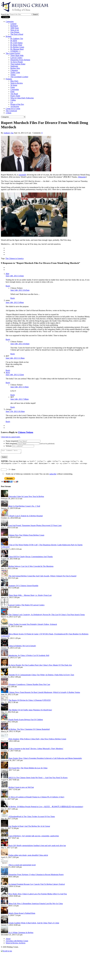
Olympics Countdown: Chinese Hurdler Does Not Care (29, 684)
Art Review (14, 106)
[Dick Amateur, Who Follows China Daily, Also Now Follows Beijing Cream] (5, 739)
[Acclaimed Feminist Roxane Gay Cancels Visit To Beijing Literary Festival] (4, 884)
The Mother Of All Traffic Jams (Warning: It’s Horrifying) (30, 710)
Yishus (13, 75)
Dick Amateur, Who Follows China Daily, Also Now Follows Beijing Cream (37, 739)
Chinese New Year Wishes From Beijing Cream (26, 535)
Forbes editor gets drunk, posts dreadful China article (28, 855)
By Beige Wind (16, 45)
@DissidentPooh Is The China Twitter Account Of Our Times (32, 816)
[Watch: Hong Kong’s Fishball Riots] (5, 913)
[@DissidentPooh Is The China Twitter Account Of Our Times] (5, 816)
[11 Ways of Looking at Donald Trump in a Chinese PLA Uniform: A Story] (5, 797)
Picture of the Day (17, 104)
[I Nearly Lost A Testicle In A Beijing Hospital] (5, 516)
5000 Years (14, 28)
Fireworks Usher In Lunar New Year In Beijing (26, 496)
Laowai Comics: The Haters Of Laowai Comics (26, 605)
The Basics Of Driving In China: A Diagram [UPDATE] (30, 700)
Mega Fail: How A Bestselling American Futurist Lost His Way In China (36, 904)
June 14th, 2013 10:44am (19, 344)
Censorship (14, 89)
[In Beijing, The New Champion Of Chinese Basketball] (5, 729)
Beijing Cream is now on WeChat (21, 787)
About (8, 939)
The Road (14, 94)
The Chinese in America (14, 258)
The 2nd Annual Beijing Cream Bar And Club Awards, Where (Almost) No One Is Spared (42, 576)
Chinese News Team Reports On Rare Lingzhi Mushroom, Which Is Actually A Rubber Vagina (44, 692)
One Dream (14, 32)
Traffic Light (15, 72)
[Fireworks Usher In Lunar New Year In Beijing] (5, 496)
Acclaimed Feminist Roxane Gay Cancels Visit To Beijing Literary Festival (36, 884)
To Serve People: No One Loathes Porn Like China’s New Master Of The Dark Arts (40, 665)
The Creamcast (11, 111)
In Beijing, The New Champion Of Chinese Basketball (29, 729)
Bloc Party (14, 81)
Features (9, 79)
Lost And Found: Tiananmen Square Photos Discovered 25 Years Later (35, 525)
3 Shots (8, 113)
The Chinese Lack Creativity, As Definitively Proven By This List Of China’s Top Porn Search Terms (47, 615)
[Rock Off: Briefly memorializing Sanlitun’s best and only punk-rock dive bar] (5, 846)
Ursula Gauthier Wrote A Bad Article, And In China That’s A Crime (34, 923)
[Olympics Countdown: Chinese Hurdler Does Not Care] (5, 684)
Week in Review (16, 83)
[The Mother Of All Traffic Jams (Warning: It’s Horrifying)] (5, 710)
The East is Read (16, 34)
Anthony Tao (9, 133)
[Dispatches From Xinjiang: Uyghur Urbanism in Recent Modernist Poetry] (5, 875)
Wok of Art (14, 30)
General (13, 24)
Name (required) (12, 441)
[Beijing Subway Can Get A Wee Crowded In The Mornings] (5, 566)
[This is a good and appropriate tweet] (5, 865)
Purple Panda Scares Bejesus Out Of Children (26, 720)
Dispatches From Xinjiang (20, 60)
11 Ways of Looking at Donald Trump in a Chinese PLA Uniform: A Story (36, 797)
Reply (8, 286)
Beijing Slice (15, 68)
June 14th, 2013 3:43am (15, 276)
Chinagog (14, 70)
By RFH (13, 41)
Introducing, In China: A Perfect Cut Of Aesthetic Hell (29, 655)
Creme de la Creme (13, 109)
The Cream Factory (13, 53)
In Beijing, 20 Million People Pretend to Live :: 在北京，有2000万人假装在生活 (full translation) (46, 807)
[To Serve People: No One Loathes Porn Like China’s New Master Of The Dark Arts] (5, 665)
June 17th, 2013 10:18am (15, 411)
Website (9, 446)
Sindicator (14, 66)
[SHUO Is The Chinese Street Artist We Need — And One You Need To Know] (5, 778)
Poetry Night (15, 96)
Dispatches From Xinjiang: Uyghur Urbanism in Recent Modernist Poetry (36, 875)
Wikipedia (82, 177)
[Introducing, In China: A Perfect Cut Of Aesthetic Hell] (5, 655)
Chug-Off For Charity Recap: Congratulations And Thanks (31, 557)
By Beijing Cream (17, 47)
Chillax (13, 100)
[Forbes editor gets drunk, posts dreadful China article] (5, 855)
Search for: (5, 14)
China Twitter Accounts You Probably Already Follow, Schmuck (33, 624)
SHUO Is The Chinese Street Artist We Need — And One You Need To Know (38, 778)
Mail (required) (11, 443)
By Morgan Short (17, 49)
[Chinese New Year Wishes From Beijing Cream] (5, 535)
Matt (7, 274)
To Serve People (16, 62)
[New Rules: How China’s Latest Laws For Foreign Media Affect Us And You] (5, 894)
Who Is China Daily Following (22, 98)
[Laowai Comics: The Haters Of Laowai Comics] (5, 605)
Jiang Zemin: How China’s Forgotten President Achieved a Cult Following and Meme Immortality (45, 758)
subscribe (52, 474)
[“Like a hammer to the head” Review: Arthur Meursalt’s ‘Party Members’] (5, 749)
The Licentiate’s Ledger (19, 77)
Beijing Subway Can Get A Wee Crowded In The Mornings (31, 566)
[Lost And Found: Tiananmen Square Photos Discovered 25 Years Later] (5, 525)
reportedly (22, 175)
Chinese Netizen (25, 432)
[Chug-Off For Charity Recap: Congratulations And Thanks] (5, 557)
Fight (12, 92)
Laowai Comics (16, 58)
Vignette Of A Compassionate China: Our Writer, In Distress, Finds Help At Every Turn (41, 675)
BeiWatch (14, 26)
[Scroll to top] (6, 951)
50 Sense (13, 85)
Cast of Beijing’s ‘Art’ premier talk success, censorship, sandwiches (34, 836)
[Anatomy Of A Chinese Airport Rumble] (4, 586)
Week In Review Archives (15, 943)
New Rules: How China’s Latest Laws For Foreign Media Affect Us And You (38, 894)
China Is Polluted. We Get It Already (22, 646)
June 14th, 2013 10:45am (19, 290)
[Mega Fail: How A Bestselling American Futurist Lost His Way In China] (5, 904)
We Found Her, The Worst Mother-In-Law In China (28, 768)
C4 (11, 102)
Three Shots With (16, 55)
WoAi (8, 372)
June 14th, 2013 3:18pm (19, 387)
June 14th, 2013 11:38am (15, 358)
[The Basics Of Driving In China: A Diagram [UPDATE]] (5, 700)
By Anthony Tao (16, 39)
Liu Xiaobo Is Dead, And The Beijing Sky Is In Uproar (29, 826)
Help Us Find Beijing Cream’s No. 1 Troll (24, 506)
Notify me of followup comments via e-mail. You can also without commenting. (39, 474)
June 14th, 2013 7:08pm (19, 399)
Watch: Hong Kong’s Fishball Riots (22, 913)
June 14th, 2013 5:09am (15, 302)
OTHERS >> (15, 51)
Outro (12, 87)
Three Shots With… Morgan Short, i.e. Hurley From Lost (30, 595)
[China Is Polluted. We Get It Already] (5, 646)
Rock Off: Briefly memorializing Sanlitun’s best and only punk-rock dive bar (37, 846)
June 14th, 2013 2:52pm (15, 375)
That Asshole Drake (17, 64)
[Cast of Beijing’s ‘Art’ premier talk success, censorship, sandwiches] (5, 836)
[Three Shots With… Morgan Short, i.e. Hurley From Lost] (5, 595)
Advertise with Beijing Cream (17, 941)
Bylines (8, 36)
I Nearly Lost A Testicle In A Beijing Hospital (26, 516)
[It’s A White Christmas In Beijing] (5, 933)
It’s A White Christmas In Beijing (21, 933)
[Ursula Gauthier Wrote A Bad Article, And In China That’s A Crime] (5, 923)
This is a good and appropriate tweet (22, 865)
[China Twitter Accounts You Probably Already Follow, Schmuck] (5, 624)
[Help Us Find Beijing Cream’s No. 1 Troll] (5, 506)
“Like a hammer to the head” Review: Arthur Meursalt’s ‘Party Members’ (36, 749)
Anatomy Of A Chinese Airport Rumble (23, 586)
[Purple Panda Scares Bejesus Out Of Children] (5, 720)
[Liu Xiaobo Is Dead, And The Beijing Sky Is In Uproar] (5, 826)
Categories (10, 22)
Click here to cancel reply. (10, 437)
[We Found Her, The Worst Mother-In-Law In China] (5, 768)
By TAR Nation (16, 43)
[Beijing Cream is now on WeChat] (5, 787)
